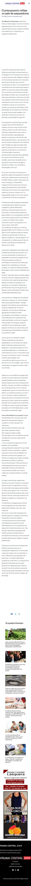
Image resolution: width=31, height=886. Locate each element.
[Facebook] (12, 614)
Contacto (15, 861)
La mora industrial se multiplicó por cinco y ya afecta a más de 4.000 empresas (13, 737)
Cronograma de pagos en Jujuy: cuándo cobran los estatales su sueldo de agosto (14, 759)
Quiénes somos (15, 864)
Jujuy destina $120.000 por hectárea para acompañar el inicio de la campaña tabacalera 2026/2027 (15, 644)
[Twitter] (15, 614)
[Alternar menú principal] (29, 3)
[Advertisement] (15, 52)
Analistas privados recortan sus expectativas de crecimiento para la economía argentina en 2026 (15, 668)
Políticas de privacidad (15, 866)
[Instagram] (18, 870)
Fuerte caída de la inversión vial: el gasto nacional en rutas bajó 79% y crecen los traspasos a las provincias (15, 691)
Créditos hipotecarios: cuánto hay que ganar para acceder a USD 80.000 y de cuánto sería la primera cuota (15, 714)
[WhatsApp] (19, 614)
